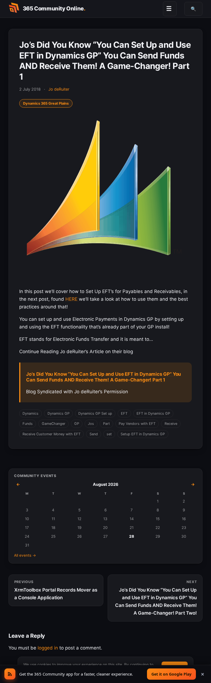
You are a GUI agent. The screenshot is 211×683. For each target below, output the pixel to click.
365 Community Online (54, 8)
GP (76, 424)
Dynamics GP (59, 413)
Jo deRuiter (58, 89)
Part (106, 424)
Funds (28, 424)
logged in (48, 648)
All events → (25, 555)
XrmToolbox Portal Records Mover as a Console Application (55, 590)
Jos (91, 424)
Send (94, 434)
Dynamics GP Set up (95, 413)
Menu (169, 8)
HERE (72, 299)
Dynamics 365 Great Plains (46, 103)
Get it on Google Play (171, 674)
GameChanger (53, 424)
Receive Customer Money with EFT (51, 434)
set (109, 434)
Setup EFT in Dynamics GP (143, 434)
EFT (124, 413)
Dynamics (30, 413)
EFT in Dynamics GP (153, 413)
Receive (171, 424)
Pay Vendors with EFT (137, 424)
